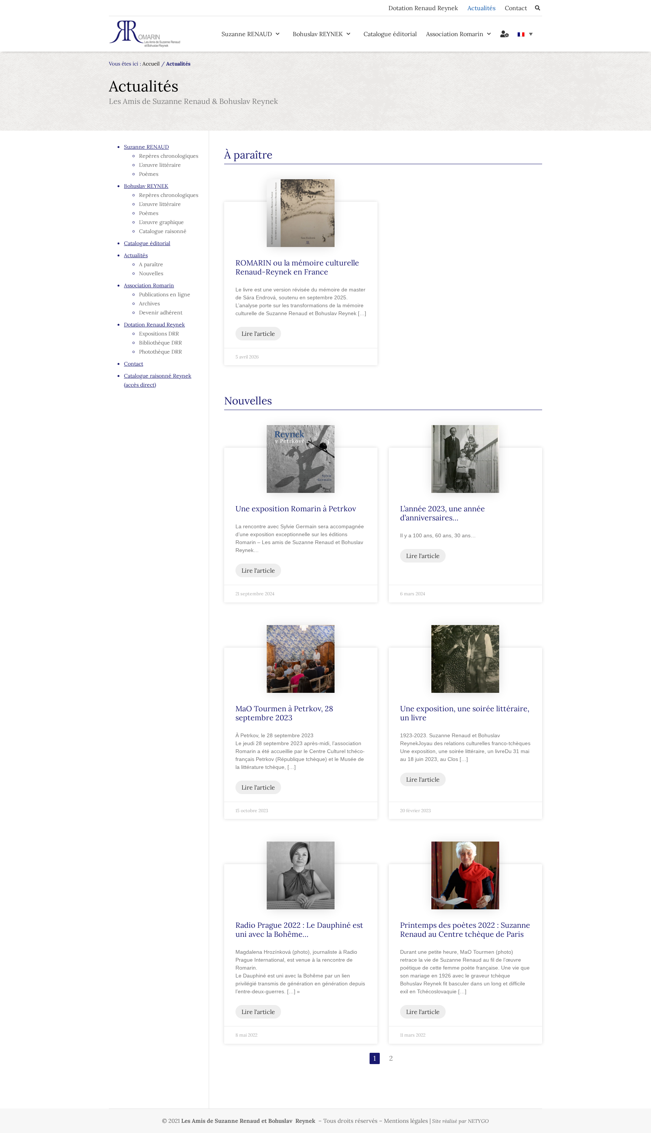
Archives (149, 303)
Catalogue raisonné (162, 231)
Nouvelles (151, 273)
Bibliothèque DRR (160, 342)
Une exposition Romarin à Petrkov (295, 508)
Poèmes (148, 174)
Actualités (481, 8)
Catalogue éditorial (390, 34)
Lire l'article (258, 333)
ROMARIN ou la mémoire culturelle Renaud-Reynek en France (297, 267)
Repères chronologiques (168, 155)
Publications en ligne (164, 294)
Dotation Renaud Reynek (423, 8)
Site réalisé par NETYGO (460, 1121)
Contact (516, 8)
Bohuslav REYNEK (318, 34)
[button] (537, 8)
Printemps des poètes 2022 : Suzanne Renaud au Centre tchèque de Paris (465, 929)
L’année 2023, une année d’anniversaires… (442, 513)
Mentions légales (406, 1120)
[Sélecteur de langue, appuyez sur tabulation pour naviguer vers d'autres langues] (525, 34)
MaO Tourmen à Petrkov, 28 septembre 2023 (284, 713)
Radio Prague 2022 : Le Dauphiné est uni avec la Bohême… (299, 929)
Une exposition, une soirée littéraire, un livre (464, 713)
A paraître (151, 264)
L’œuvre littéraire (160, 165)
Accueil (151, 63)
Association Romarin (454, 34)
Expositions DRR (159, 333)
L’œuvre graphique (161, 222)
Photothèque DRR (160, 351)
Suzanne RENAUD (247, 34)
